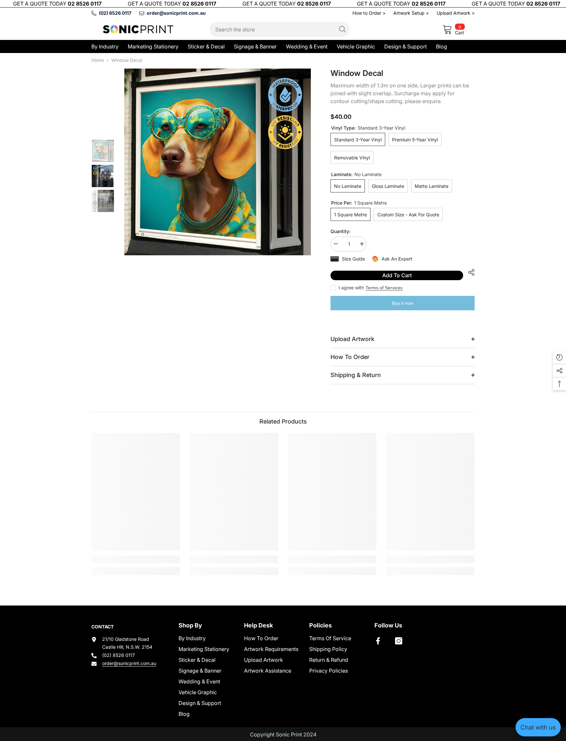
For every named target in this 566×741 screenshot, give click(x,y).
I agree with (351, 287)
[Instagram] (398, 641)
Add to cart (397, 275)
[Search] (279, 29)
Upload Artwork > (456, 13)
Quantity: (340, 231)
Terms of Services (384, 287)
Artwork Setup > (411, 13)
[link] (135, 559)
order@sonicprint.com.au (129, 663)
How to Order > (369, 13)
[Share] (469, 272)
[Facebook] (378, 641)
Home (97, 60)
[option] (217, 161)
